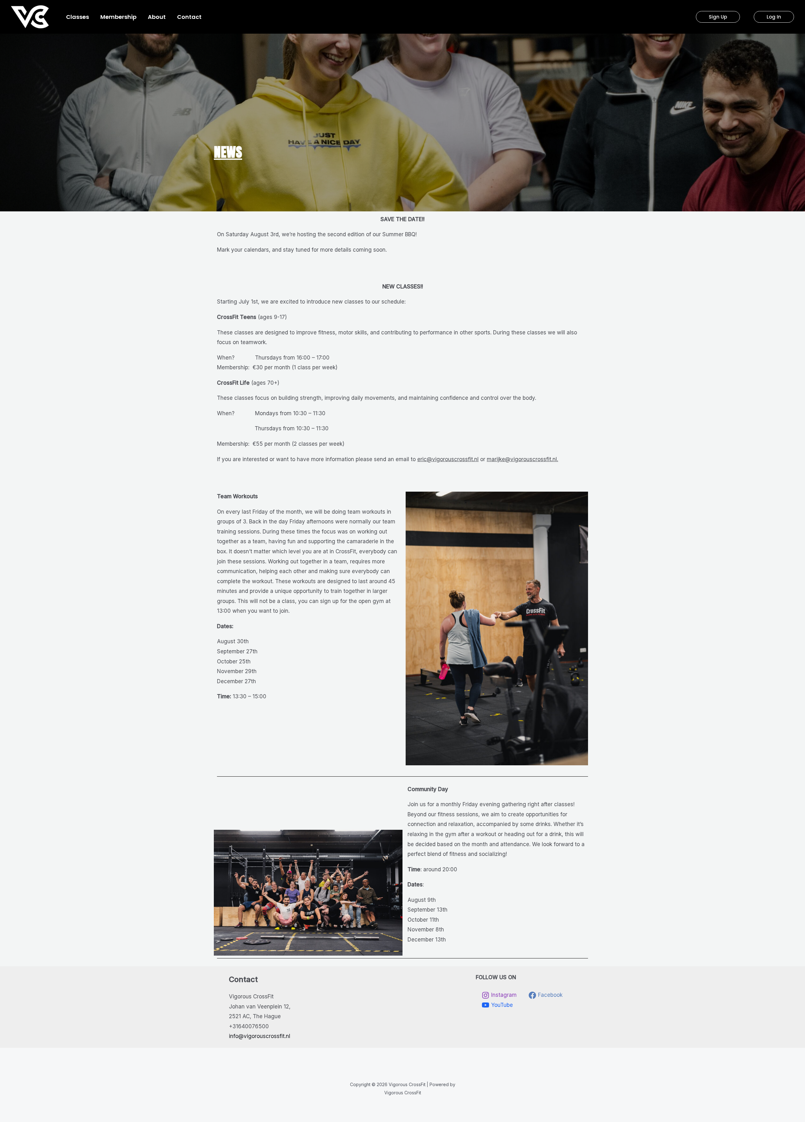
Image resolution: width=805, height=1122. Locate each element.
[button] (718, 17)
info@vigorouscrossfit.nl (259, 1036)
